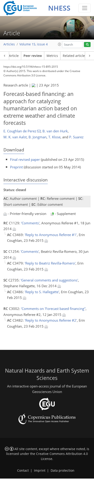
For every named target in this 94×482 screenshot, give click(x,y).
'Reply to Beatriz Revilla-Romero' (50, 263)
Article (14, 56)
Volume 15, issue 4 (33, 44)
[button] (59, 44)
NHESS (59, 8)
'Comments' (30, 223)
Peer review (33, 56)
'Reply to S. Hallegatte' (42, 292)
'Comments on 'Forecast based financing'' (53, 308)
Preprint (16, 167)
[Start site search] (87, 44)
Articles (9, 44)
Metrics (52, 56)
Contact (23, 470)
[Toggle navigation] (84, 8)
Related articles (74, 56)
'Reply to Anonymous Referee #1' (51, 234)
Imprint (39, 470)
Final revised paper (25, 159)
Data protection (62, 470)
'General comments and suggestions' (49, 280)
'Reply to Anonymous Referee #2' (51, 320)
